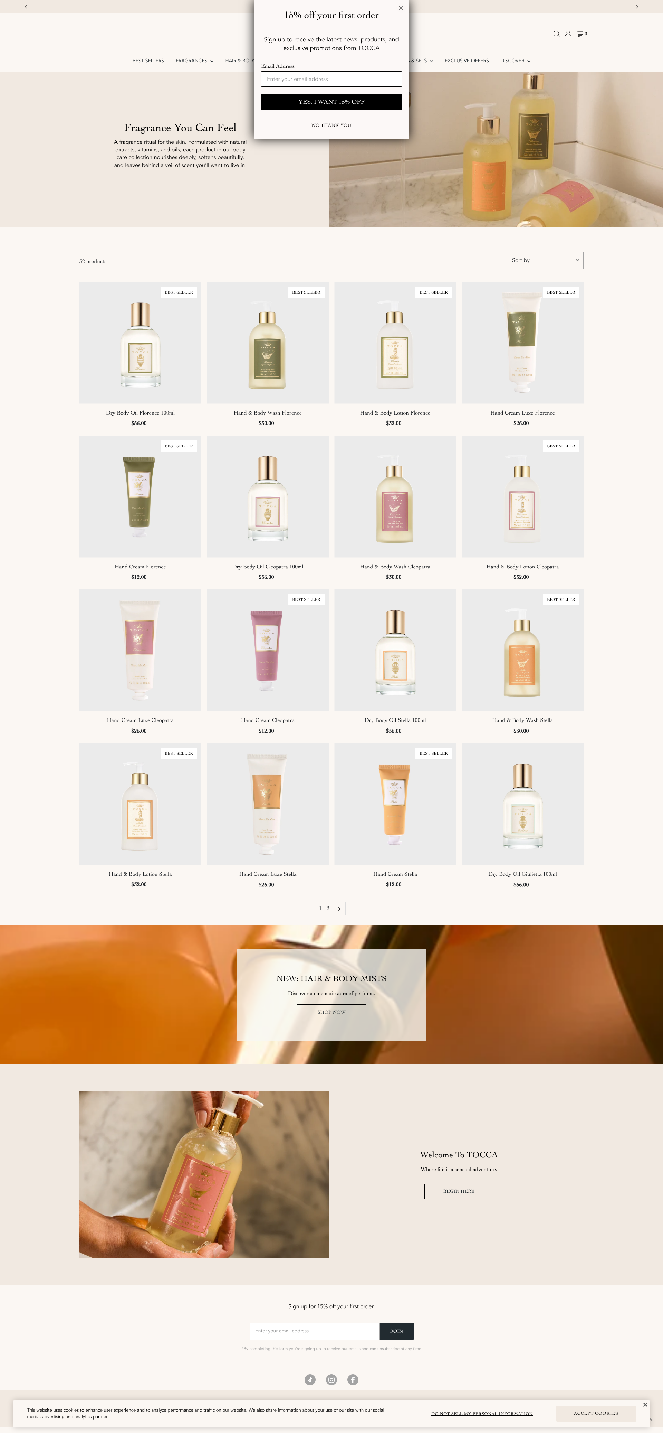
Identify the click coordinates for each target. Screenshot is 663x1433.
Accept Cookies (596, 1413)
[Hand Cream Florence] (140, 497)
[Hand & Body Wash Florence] (268, 343)
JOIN (396, 1331)
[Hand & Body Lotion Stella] (140, 804)
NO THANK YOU (331, 125)
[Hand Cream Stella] (395, 804)
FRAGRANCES (192, 61)
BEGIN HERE (458, 1191)
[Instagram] (331, 1379)
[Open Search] (557, 34)
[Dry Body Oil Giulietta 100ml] (523, 804)
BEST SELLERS (148, 61)
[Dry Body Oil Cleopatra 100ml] (268, 497)
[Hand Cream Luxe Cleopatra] (140, 650)
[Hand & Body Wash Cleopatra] (395, 497)
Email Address (278, 66)
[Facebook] (352, 1379)
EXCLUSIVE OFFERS (467, 61)
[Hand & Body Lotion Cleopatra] (523, 497)
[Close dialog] (401, 8)
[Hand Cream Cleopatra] (268, 650)
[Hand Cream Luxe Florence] (523, 343)
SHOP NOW (331, 1012)
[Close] (645, 1404)
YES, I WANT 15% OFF (331, 101)
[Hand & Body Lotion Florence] (395, 343)
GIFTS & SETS (413, 61)
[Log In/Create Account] (568, 34)
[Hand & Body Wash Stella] (523, 650)
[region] (331, 1413)
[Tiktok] (310, 1379)
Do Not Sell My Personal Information (482, 1413)
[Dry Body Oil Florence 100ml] (140, 343)
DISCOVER (513, 61)
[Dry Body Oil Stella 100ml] (395, 650)
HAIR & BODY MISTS (248, 61)
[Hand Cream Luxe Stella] (268, 804)
